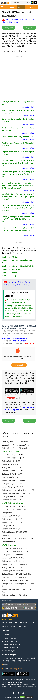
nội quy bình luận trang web (19, 408)
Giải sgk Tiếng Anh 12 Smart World (15, 445)
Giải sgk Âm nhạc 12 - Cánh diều (14, 595)
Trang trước (9, 28)
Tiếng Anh (5, 630)
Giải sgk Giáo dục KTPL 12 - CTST (14, 532)
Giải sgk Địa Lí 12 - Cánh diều (13, 571)
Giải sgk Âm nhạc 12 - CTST (12, 542)
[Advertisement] (19, 78)
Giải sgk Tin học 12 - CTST (12, 535)
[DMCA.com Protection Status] (27, 697)
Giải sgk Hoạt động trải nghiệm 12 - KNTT (18, 490)
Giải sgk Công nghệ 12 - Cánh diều (15, 580)
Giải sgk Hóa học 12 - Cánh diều (14, 561)
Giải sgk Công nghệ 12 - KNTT (13, 487)
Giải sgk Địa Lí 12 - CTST (11, 529)
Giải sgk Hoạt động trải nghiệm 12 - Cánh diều (18, 584)
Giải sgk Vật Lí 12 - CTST (11, 516)
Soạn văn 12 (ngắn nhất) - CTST (14, 509)
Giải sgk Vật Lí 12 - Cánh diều (13, 558)
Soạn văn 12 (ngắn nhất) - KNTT (14, 458)
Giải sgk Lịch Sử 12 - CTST (11, 525)
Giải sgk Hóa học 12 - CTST (12, 519)
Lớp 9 (4, 626)
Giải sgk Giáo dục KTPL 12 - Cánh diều (16, 574)
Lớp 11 (11, 7)
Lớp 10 (9, 626)
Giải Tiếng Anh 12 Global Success (15, 442)
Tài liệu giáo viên (11, 608)
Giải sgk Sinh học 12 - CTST (12, 522)
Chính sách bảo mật (9, 638)
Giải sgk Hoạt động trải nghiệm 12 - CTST (18, 538)
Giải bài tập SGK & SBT (13, 604)
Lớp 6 (22, 622)
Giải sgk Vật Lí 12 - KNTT (11, 464)
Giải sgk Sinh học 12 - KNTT (12, 471)
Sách (27, 604)
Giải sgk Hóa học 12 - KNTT (12, 467)
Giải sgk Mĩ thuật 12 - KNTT (12, 500)
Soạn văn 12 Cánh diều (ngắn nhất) (15, 551)
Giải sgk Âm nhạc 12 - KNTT (12, 496)
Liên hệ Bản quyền (8, 651)
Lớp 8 (32, 622)
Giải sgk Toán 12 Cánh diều (12, 554)
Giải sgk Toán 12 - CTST (11, 512)
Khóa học (29, 608)
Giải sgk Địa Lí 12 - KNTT (11, 477)
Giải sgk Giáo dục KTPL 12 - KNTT (14, 480)
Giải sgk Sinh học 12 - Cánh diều (14, 564)
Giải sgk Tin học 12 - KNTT (12, 483)
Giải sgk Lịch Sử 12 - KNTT (12, 474)
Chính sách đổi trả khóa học (11, 645)
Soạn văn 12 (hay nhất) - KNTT (13, 454)
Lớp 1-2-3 (5, 622)
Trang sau (29, 28)
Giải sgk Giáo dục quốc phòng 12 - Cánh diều (17, 590)
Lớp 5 (16, 622)
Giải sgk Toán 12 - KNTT (11, 461)
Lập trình (27, 626)
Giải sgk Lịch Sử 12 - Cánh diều (14, 567)
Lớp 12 (20, 7)
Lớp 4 (11, 622)
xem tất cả (19, 365)
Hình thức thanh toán (9, 641)
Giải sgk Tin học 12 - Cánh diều (14, 577)
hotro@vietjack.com (15, 669)
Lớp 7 (27, 622)
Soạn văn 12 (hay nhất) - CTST (13, 506)
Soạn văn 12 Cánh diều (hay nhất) (15, 548)
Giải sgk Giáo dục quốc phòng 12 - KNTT (17, 493)
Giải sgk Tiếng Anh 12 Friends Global (16, 448)
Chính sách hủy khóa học (10, 648)
